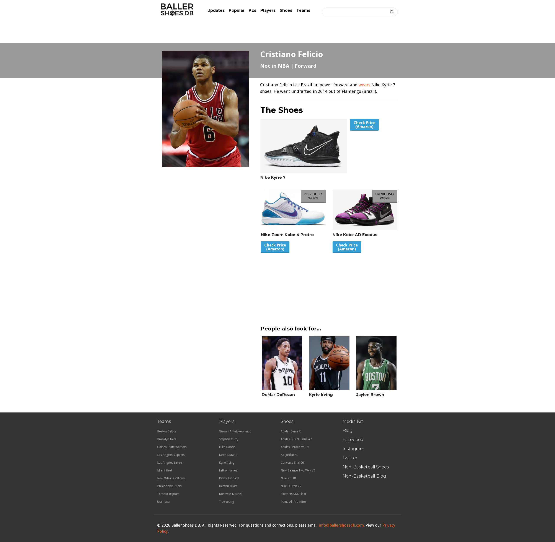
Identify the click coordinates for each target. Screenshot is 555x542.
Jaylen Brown (370, 394)
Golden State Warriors (171, 447)
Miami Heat (164, 470)
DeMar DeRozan (278, 394)
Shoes (286, 10)
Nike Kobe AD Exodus (355, 234)
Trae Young (226, 501)
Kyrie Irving (321, 394)
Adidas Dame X (291, 431)
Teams (303, 10)
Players (268, 10)
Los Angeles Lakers (169, 462)
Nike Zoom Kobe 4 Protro (287, 234)
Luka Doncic (227, 447)
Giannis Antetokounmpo (235, 431)
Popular (237, 10)
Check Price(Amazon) (364, 124)
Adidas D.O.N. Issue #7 (296, 439)
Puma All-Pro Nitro (293, 501)
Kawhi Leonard (229, 478)
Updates (216, 10)
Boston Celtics (166, 431)
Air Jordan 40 (289, 455)
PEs (252, 10)
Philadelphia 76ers (169, 486)
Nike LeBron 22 (291, 486)
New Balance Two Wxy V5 (298, 470)
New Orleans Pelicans (171, 478)
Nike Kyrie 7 (273, 177)
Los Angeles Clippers (170, 455)
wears (364, 84)
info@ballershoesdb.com (341, 525)
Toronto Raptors (168, 494)
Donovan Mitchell (230, 494)
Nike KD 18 (288, 478)
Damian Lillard (228, 486)
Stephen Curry (228, 439)
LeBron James (228, 470)
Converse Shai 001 (293, 462)
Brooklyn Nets (166, 439)
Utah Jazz (163, 501)
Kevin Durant (228, 455)
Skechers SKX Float (293, 494)
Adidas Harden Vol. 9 (295, 447)
